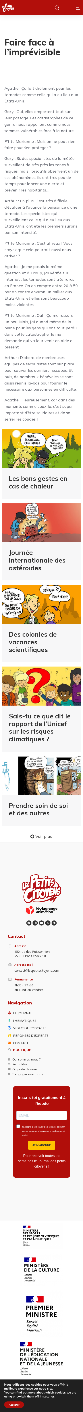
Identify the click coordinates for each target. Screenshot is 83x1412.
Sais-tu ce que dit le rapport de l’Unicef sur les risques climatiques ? (40, 727)
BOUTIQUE (22, 1050)
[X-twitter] (47, 923)
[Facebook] (28, 923)
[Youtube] (41, 923)
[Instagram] (35, 923)
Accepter (14, 1405)
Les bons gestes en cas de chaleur (38, 482)
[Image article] (41, 448)
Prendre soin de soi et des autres (38, 809)
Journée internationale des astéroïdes (37, 560)
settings (49, 1397)
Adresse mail (23, 965)
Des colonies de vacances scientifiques (33, 642)
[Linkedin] (54, 923)
